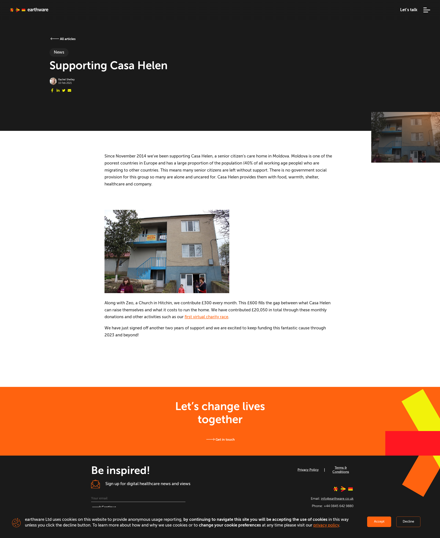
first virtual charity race (206, 317)
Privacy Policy (308, 470)
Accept (379, 521)
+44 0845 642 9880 (339, 506)
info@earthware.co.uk (337, 498)
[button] (423, 10)
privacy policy (326, 525)
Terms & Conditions (340, 470)
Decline (408, 521)
